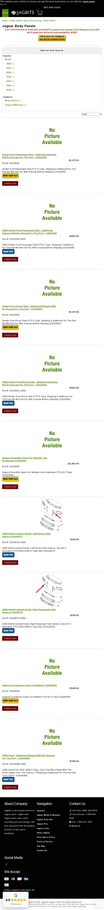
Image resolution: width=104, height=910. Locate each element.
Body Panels (50, 21)
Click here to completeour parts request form (52, 38)
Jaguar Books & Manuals (48, 815)
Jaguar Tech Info (45, 819)
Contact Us (42, 850)
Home (5, 21)
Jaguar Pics (42, 824)
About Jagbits (43, 833)
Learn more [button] (89, 1)
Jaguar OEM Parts (16, 105)
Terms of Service (45, 842)
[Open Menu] (3, 13)
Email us (76, 826)
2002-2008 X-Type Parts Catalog (26, 21)
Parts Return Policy (46, 837)
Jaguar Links (43, 828)
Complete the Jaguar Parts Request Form (72, 29)
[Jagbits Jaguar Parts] (22, 13)
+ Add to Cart (10, 183)
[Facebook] (6, 864)
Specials (41, 811)
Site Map (41, 846)
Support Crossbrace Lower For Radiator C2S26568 (29, 685)
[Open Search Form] (6, 13)
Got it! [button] (3, 4)
